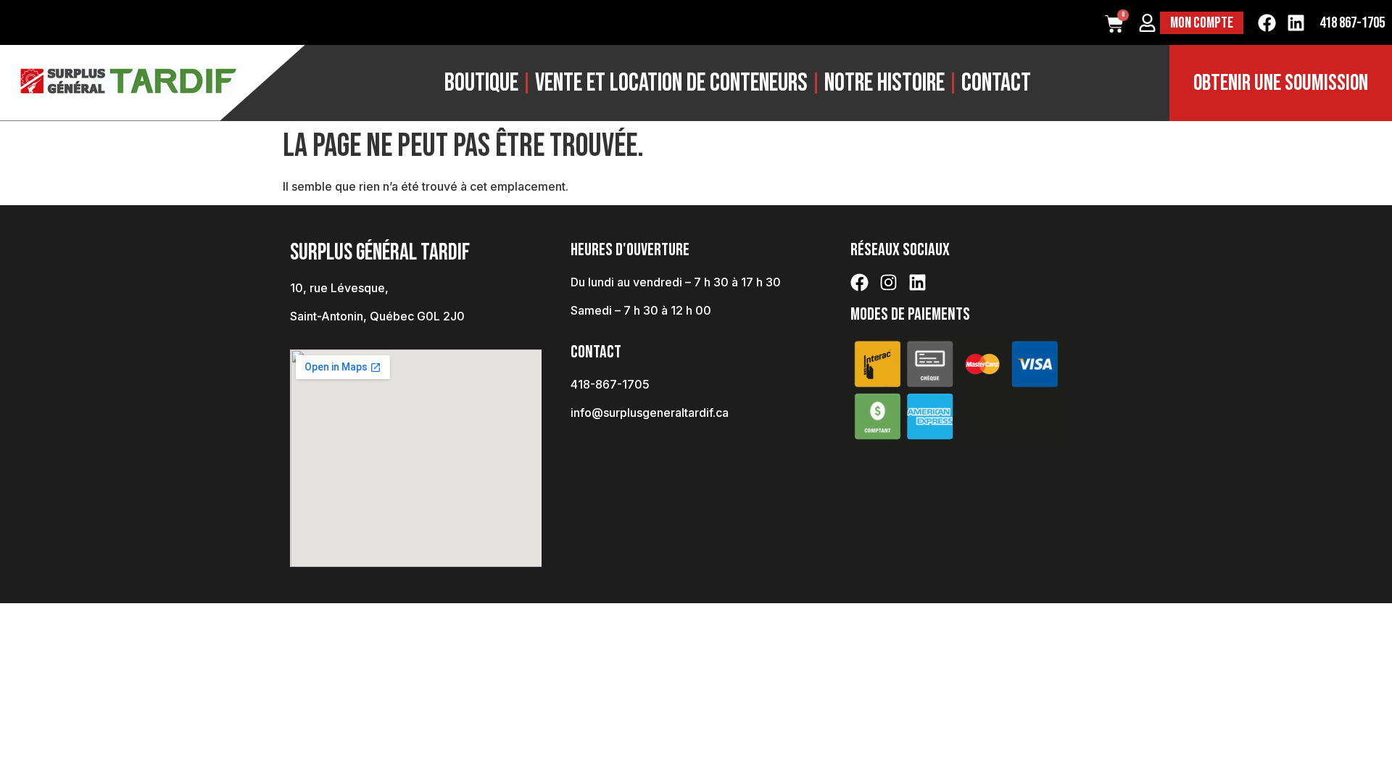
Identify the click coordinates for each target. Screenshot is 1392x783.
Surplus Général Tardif (380, 253)
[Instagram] (888, 282)
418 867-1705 (1352, 23)
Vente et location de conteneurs (671, 83)
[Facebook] (1267, 23)
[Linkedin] (1296, 23)
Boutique (481, 83)
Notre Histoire (884, 83)
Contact (996, 83)
